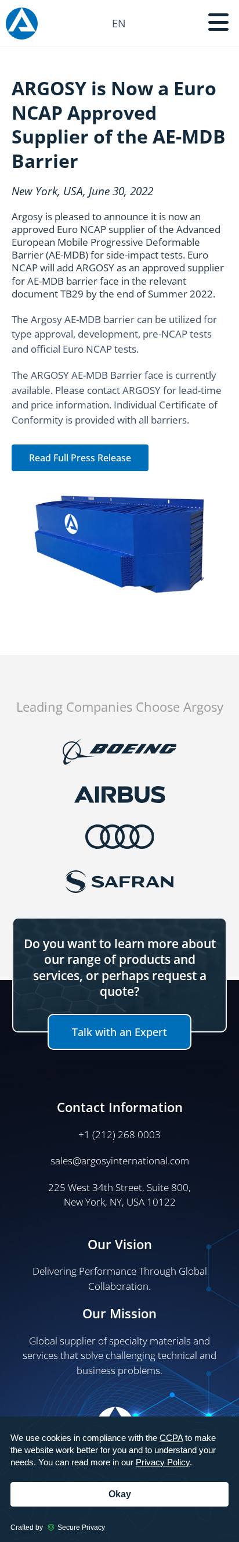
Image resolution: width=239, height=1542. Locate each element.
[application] (119, 1479)
